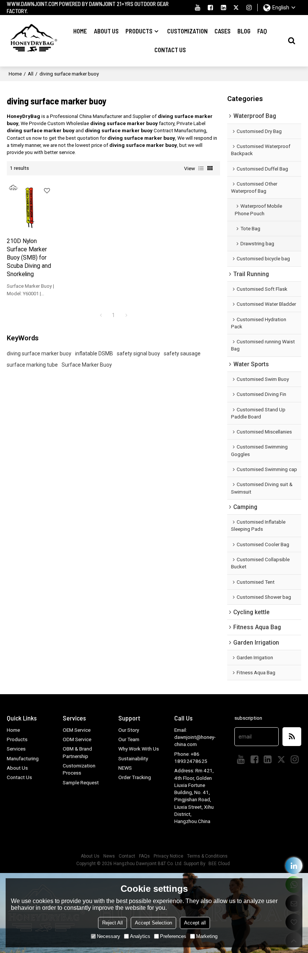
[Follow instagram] (249, 7)
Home (80, 31)
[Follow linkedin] (223, 7)
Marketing (206, 936)
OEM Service (77, 730)
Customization (187, 31)
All (30, 74)
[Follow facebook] (210, 7)
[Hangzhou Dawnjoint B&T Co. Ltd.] (32, 40)
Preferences (173, 936)
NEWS (125, 768)
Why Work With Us (138, 749)
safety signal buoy (138, 353)
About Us (106, 31)
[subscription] (291, 736)
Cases (222, 31)
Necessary (108, 936)
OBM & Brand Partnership (77, 752)
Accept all (195, 923)
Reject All (112, 923)
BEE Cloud (219, 863)
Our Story (128, 730)
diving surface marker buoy (39, 353)
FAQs (144, 856)
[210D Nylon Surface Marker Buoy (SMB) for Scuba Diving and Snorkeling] (30, 206)
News (109, 856)
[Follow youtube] (197, 7)
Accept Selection (153, 923)
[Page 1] (100, 315)
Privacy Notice (168, 856)
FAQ (262, 31)
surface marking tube (32, 365)
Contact (127, 856)
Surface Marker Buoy (87, 365)
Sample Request (81, 782)
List (200, 168)
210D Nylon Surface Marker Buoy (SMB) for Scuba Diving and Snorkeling (29, 257)
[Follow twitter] (236, 7)
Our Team (128, 739)
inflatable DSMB (94, 353)
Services (16, 749)
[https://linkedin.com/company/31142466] (293, 865)
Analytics (140, 936)
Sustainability (133, 758)
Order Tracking (134, 777)
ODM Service (77, 739)
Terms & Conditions (207, 856)
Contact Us (170, 49)
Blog (244, 31)
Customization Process (79, 769)
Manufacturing (23, 758)
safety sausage (182, 353)
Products (138, 31)
